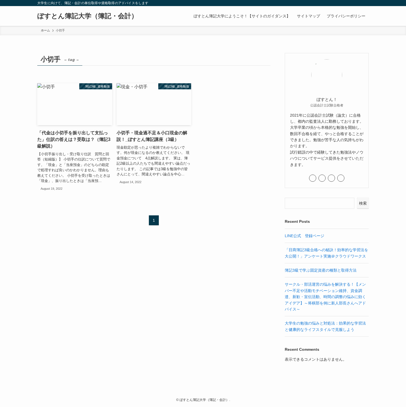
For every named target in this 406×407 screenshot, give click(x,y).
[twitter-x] (329, 3)
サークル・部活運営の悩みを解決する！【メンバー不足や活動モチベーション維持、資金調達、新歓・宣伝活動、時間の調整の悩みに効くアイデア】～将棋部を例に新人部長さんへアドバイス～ (325, 296)
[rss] (350, 3)
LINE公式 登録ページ (304, 236)
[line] (343, 3)
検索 (363, 203)
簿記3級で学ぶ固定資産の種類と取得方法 (321, 270)
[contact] (358, 3)
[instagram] (336, 3)
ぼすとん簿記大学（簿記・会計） (87, 16)
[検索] (365, 3)
